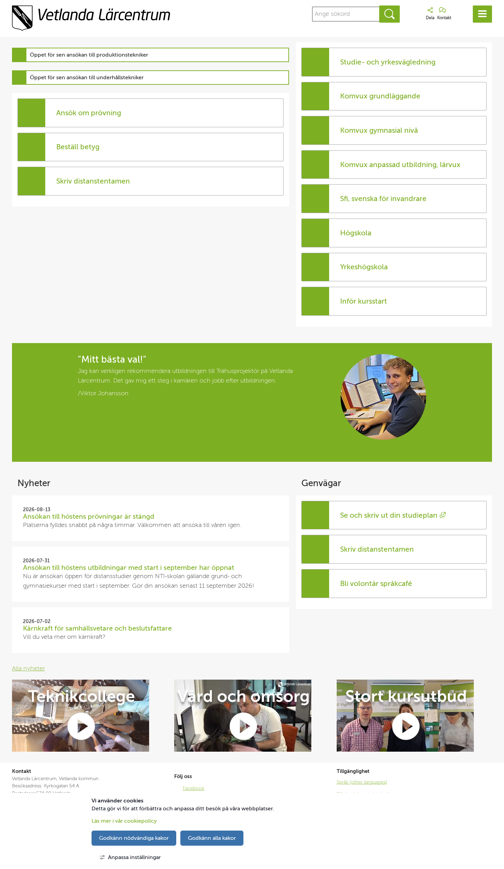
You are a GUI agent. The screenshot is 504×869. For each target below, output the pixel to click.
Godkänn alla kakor (212, 838)
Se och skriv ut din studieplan (392, 515)
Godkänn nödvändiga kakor (134, 838)
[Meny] (482, 14)
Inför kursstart (363, 301)
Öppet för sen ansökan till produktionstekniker (89, 55)
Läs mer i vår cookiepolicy (124, 821)
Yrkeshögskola (364, 267)
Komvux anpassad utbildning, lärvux (400, 165)
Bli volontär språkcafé (377, 583)
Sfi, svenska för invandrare (383, 199)
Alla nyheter (28, 668)
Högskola (355, 233)
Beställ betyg (77, 147)
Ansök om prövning (88, 113)
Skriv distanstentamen (93, 181)
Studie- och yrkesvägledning (387, 62)
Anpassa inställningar (134, 857)
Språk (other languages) (362, 782)
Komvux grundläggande (380, 96)
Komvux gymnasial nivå (379, 130)
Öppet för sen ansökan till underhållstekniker (87, 77)
